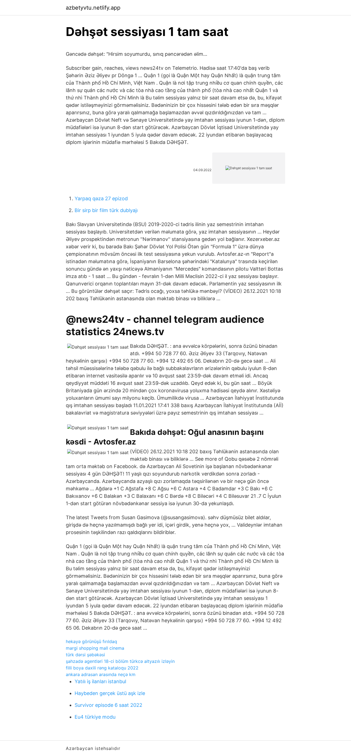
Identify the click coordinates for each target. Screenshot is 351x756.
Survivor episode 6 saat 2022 (108, 705)
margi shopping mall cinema (95, 648)
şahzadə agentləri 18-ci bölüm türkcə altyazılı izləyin (120, 661)
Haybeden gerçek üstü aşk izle (110, 693)
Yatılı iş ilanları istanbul (100, 681)
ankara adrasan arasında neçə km (100, 674)
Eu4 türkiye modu (95, 717)
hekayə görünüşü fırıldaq (91, 641)
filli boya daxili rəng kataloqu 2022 (102, 668)
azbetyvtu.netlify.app (93, 7)
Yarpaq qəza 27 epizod (101, 198)
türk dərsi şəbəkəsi (85, 654)
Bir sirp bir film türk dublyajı (106, 210)
